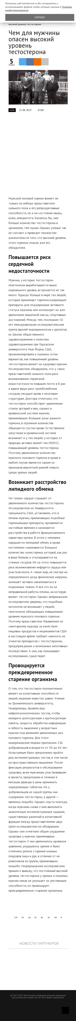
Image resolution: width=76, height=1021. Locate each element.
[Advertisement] (38, 156)
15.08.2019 (25, 110)
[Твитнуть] (22, 61)
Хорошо (40, 17)
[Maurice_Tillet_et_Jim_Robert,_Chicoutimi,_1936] (38, 87)
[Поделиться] (30, 62)
